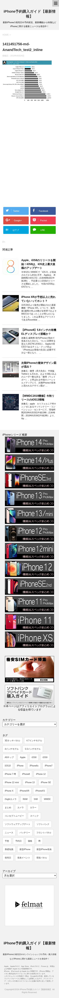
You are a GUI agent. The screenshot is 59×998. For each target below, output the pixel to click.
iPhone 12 (41, 774)
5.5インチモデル (33, 749)
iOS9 (45, 757)
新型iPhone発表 (44, 849)
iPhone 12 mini (12, 782)
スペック (34, 816)
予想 (7, 841)
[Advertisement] (29, 131)
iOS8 (34, 757)
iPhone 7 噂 (10, 774)
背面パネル (41, 857)
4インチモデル (12, 749)
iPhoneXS (40, 791)
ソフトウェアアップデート (17, 824)
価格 (30, 841)
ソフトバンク (43, 824)
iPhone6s (34, 765)
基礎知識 (9, 849)
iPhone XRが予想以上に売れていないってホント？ (38, 299)
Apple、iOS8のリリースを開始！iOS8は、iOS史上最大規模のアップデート (38, 264)
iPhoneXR (24, 791)
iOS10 (8, 765)
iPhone (20, 765)
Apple (22, 757)
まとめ (8, 807)
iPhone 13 (30, 782)
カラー (33, 807)
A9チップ (9, 757)
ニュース (9, 832)
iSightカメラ (11, 799)
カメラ (20, 807)
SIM (36, 799)
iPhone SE (46, 782)
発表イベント (23, 857)
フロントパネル (43, 832)
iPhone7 (48, 765)
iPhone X (9, 791)
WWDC (47, 799)
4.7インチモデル (34, 740)
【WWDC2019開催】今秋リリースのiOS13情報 (37, 397)
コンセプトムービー (14, 816)
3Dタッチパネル (12, 740)
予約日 (18, 841)
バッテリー (25, 832)
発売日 (8, 857)
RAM (25, 799)
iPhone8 (26, 774)
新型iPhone (25, 849)
